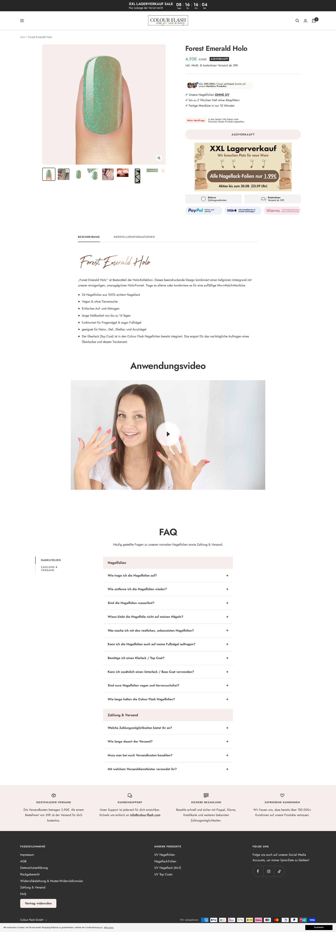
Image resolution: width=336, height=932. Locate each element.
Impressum (27, 854)
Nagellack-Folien (165, 861)
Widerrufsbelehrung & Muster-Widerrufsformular (51, 881)
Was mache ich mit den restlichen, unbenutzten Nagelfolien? (151, 630)
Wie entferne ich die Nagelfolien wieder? (137, 589)
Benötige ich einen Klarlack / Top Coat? (136, 658)
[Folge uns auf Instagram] (268, 871)
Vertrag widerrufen (38, 903)
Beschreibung (89, 237)
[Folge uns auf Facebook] (258, 871)
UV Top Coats (163, 874)
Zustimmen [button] (319, 927)
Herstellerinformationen (134, 237)
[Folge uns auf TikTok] (279, 871)
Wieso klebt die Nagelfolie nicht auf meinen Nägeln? (145, 616)
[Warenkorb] (314, 20)
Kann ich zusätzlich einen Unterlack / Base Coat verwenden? (151, 672)
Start (22, 37)
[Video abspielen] (168, 434)
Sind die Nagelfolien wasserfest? (131, 603)
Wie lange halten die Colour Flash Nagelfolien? (141, 699)
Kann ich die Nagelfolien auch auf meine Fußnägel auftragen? (151, 644)
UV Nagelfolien (164, 854)
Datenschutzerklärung (34, 867)
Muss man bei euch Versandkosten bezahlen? (140, 755)
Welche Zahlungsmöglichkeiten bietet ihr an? (140, 728)
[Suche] (297, 20)
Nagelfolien (51, 560)
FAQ (23, 894)
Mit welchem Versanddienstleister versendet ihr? (142, 769)
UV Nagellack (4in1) (167, 867)
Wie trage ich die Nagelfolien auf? (132, 575)
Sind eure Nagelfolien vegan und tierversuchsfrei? (143, 685)
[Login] (305, 20)
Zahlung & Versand (49, 568)
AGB (23, 861)
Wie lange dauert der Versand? (130, 741)
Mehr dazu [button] (109, 927)
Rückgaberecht (29, 874)
